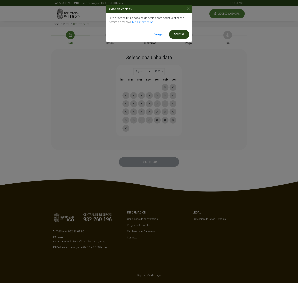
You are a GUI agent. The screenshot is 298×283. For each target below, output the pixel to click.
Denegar (158, 34)
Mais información (142, 22)
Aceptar (179, 34)
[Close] (187, 8)
